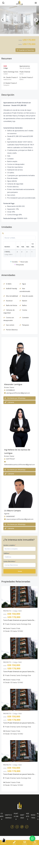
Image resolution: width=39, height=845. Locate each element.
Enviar (20, 571)
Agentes (27, 816)
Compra (1, 816)
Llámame (11, 402)
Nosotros (33, 816)
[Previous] (3, 20)
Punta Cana (16, 816)
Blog (38, 816)
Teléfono (6, 553)
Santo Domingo (8, 816)
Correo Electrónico (9, 561)
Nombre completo (9, 545)
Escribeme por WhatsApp (16, 398)
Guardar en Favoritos (26, 50)
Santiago (22, 816)
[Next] (36, 20)
